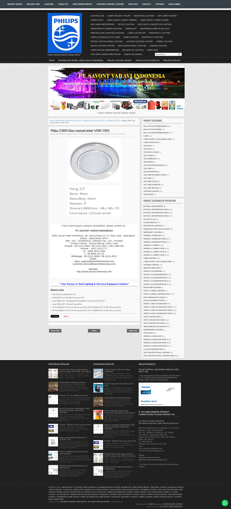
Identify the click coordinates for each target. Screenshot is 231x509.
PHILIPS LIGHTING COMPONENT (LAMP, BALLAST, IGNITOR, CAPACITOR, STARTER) (74, 411)
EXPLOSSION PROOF (82, 4)
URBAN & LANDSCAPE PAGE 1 (155, 339)
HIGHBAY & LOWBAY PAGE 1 (154, 248)
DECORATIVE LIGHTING (133, 50)
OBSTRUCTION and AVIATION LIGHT (83, 492)
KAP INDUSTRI (133, 489)
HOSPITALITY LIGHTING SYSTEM (96, 489)
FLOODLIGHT (67, 489)
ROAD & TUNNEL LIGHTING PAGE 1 (157, 294)
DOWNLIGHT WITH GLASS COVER (68, 121)
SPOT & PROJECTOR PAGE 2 (154, 323)
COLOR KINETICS (150, 222)
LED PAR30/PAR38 (150, 172)
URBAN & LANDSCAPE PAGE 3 (155, 346)
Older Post (133, 331)
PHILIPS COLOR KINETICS (147, 60)
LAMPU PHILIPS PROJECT (141, 487)
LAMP (145, 136)
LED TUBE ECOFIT (150, 181)
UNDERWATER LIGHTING (153, 330)
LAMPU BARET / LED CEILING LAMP (157, 139)
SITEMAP (160, 4)
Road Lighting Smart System (154, 297)
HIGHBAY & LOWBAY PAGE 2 (154, 252)
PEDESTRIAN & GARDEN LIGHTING (106, 29)
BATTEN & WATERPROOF (153, 206)
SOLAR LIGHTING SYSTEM (103, 46)
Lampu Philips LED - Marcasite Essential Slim (67, 304)
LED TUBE (147, 178)
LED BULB (147, 149)
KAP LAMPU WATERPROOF (103, 24)
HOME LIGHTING (130, 37)
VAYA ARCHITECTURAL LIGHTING (156, 352)
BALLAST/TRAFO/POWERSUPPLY (156, 133)
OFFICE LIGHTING (126, 24)
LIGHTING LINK (97, 16)
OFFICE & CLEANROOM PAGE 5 (155, 284)
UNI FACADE (148, 194)
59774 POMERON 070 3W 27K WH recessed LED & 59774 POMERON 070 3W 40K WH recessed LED (86, 310)
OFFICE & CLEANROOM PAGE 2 (155, 274)
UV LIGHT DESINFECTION (153, 349)
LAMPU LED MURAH (133, 54)
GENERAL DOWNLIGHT (152, 235)
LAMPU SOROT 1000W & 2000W (154, 20)
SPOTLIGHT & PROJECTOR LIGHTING (155, 24)
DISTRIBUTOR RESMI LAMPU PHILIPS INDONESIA (80, 60)
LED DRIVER (148, 162)
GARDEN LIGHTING (158, 46)
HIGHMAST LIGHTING (176, 487)
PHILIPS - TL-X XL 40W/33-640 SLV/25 (73, 396)
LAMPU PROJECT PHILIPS (119, 16)
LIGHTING (49, 4)
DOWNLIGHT (131, 29)
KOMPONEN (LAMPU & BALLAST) (155, 29)
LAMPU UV (167, 492)
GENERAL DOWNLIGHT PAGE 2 (94, 121)
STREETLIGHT (97, 20)
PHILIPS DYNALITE (171, 60)
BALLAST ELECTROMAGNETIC (155, 126)
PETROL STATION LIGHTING (157, 494)
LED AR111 (147, 146)
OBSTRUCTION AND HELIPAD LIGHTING (84, 494)
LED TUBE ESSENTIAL (152, 185)
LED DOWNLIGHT (150, 159)
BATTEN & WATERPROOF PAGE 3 (156, 213)
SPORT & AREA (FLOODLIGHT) (155, 304)
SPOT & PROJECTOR (151, 317)
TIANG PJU (63, 4)
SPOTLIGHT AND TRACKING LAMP (170, 489)
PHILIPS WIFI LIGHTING (152, 287)
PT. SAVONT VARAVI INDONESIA (171, 506)
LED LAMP (147, 168)
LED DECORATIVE (63, 494)
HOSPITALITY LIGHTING (152, 37)
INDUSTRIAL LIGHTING (144, 16)
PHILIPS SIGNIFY (67, 487)
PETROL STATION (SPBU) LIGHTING (107, 41)
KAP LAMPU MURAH (155, 492)
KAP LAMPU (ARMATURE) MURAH (106, 54)
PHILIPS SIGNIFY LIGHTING (173, 504)
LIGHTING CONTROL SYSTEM (110, 4)
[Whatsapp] (225, 503)
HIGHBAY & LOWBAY (151, 245)
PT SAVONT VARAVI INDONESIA (85, 487)
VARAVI (151, 504)
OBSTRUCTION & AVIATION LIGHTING (107, 33)
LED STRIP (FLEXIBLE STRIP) (154, 175)
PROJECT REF (33, 4)
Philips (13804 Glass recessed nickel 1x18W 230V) (80, 130)
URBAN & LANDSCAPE (152, 336)
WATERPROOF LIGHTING (148, 489)
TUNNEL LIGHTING (164, 41)
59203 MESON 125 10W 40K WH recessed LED (68, 298)
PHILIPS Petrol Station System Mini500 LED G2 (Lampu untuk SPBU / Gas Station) (75, 370)
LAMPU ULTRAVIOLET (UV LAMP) (105, 37)
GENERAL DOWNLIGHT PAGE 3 (155, 242)
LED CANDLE (148, 155)
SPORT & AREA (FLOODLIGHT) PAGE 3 (158, 313)
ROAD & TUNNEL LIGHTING (154, 291)
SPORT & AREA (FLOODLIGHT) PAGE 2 (158, 310)
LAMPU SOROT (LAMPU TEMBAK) (122, 20)
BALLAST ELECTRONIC (152, 129)
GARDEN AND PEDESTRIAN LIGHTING (120, 492)
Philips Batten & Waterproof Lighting (72, 383)
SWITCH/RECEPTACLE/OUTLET (155, 327)
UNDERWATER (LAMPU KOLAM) (68, 497)
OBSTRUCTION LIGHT (151, 268)
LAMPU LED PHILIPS (137, 33)
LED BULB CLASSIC (151, 152)
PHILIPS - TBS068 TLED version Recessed (75, 425)
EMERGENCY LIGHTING (159, 33)
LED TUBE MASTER (151, 188)
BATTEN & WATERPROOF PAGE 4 (156, 216)
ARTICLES (133, 4)
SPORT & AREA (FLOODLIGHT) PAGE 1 (158, 307)
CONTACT (146, 4)
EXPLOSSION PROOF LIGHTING (132, 46)
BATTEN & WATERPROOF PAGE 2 (156, 210)
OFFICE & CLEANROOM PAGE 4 (155, 281)
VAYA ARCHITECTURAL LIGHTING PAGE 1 (159, 356)
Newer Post (55, 331)
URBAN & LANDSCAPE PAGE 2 (155, 343)
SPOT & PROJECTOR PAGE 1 (154, 320)
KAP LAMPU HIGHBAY (167, 16)
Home (52, 60)
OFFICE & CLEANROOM (152, 271)
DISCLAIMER (174, 4)
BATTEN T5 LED (149, 219)
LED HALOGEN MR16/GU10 (154, 165)
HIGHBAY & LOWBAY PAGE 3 (154, 255)
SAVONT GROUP (14, 4)
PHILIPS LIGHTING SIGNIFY (119, 60)
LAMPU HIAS (152, 50)
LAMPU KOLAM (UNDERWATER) (105, 50)
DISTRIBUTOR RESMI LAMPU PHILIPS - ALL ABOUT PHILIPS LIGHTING (85, 501)
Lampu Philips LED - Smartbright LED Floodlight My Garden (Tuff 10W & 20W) (78, 301)
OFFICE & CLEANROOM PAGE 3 (155, 278)
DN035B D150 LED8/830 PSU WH (64, 294)
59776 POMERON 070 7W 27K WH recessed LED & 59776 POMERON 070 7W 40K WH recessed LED (86, 307)
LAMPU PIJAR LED (150, 142)
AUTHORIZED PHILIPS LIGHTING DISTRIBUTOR (114, 487)
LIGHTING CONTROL (151, 191)
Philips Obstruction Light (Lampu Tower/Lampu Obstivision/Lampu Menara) (119, 412)
